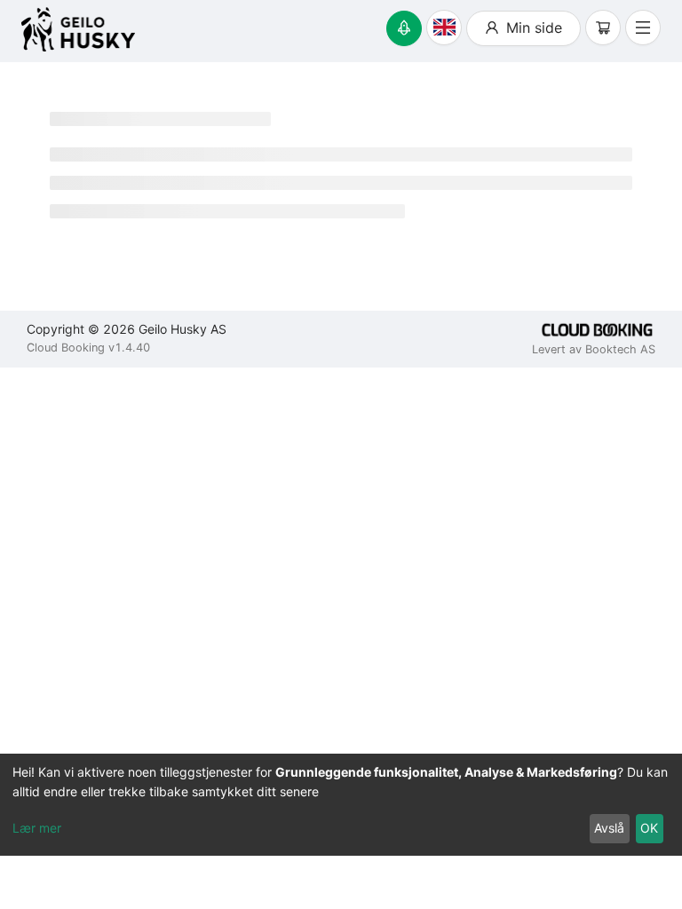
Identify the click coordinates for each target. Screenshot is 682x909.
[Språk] (444, 27)
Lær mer (36, 827)
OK (649, 827)
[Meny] (643, 27)
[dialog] (341, 805)
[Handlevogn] (603, 27)
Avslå (609, 827)
